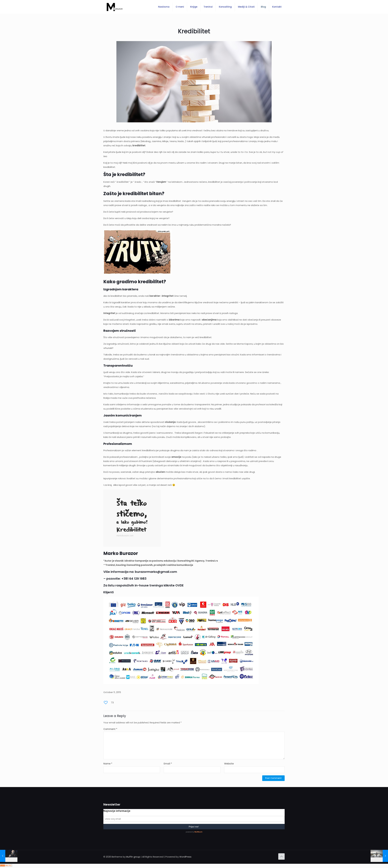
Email (168, 763)
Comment (110, 729)
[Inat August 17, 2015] (8, 856)
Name (107, 763)
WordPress (185, 856)
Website (229, 763)
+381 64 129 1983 (133, 578)
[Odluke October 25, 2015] (379, 856)
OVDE (179, 585)
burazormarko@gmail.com (156, 572)
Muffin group (133, 856)
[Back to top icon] (281, 856)
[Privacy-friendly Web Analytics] (6, 865)
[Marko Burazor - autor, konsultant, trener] (114, 7)
